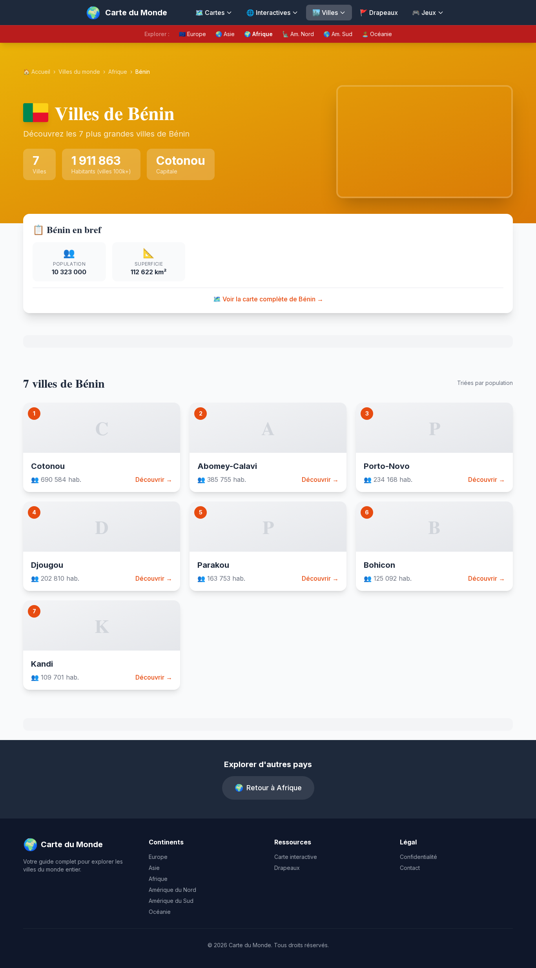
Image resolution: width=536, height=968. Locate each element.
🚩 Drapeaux (379, 12)
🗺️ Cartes (209, 12)
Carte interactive (295, 856)
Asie (154, 867)
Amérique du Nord (172, 889)
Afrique (117, 71)
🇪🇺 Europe (192, 34)
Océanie (160, 911)
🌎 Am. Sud (337, 34)
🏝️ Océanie (377, 34)
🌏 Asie (225, 34)
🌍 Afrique (258, 34)
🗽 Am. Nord (298, 34)
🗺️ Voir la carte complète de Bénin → (268, 299)
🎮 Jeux (424, 12)
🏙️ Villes (325, 12)
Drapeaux (287, 867)
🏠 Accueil (36, 71)
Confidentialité (418, 856)
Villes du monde (79, 71)
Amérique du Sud (171, 900)
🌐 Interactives (268, 12)
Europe (158, 856)
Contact (410, 867)
